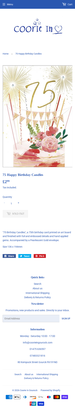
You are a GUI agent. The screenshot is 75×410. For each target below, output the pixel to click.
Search (37, 283)
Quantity (7, 197)
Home (6, 53)
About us (37, 288)
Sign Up (66, 318)
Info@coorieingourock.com (37, 342)
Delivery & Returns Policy (37, 297)
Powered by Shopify (50, 390)
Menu (10, 4)
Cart (69, 4)
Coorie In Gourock (29, 390)
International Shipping (38, 293)
